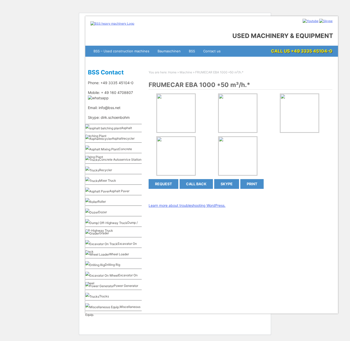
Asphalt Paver (119, 191)
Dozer (102, 212)
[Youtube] (310, 21)
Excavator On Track (111, 248)
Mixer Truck (107, 180)
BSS (192, 51)
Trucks (104, 296)
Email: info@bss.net (104, 107)
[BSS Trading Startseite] (112, 23)
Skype (227, 184)
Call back (196, 184)
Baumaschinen (169, 51)
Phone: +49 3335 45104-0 (110, 83)
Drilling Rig (112, 265)
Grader (104, 233)
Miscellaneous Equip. (112, 311)
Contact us (212, 51)
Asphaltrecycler (123, 138)
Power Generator (126, 286)
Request (163, 184)
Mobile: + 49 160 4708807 (111, 92)
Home (172, 72)
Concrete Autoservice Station (120, 159)
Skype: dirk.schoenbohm (109, 117)
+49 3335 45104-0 (311, 51)
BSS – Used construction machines (121, 51)
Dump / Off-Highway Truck (111, 226)
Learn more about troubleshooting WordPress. (187, 205)
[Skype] (326, 21)
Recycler (105, 170)
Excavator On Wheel (111, 279)
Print (252, 184)
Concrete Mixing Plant (108, 153)
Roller (102, 201)
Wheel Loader (119, 254)
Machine (186, 72)
